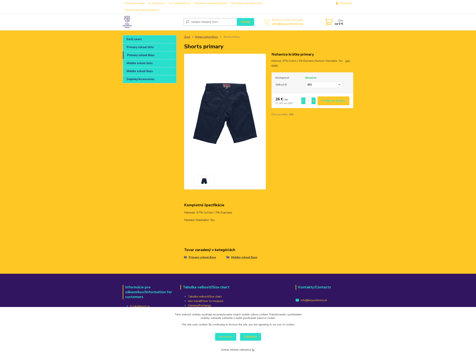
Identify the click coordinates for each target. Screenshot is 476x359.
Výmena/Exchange (134, 3)
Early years (134, 39)
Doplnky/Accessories (141, 79)
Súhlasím (250, 337)
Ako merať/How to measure (205, 301)
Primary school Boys (141, 55)
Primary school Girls (140, 47)
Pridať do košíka (333, 101)
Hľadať (245, 22)
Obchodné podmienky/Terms (247, 3)
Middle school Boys (140, 71)
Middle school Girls (140, 63)
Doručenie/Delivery (179, 3)
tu (253, 350)
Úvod (187, 37)
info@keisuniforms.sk (287, 24)
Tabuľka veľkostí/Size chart (205, 296)
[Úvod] (151, 22)
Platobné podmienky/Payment (210, 3)
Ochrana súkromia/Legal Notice (141, 10)
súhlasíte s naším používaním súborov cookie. (248, 318)
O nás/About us (156, 3)
